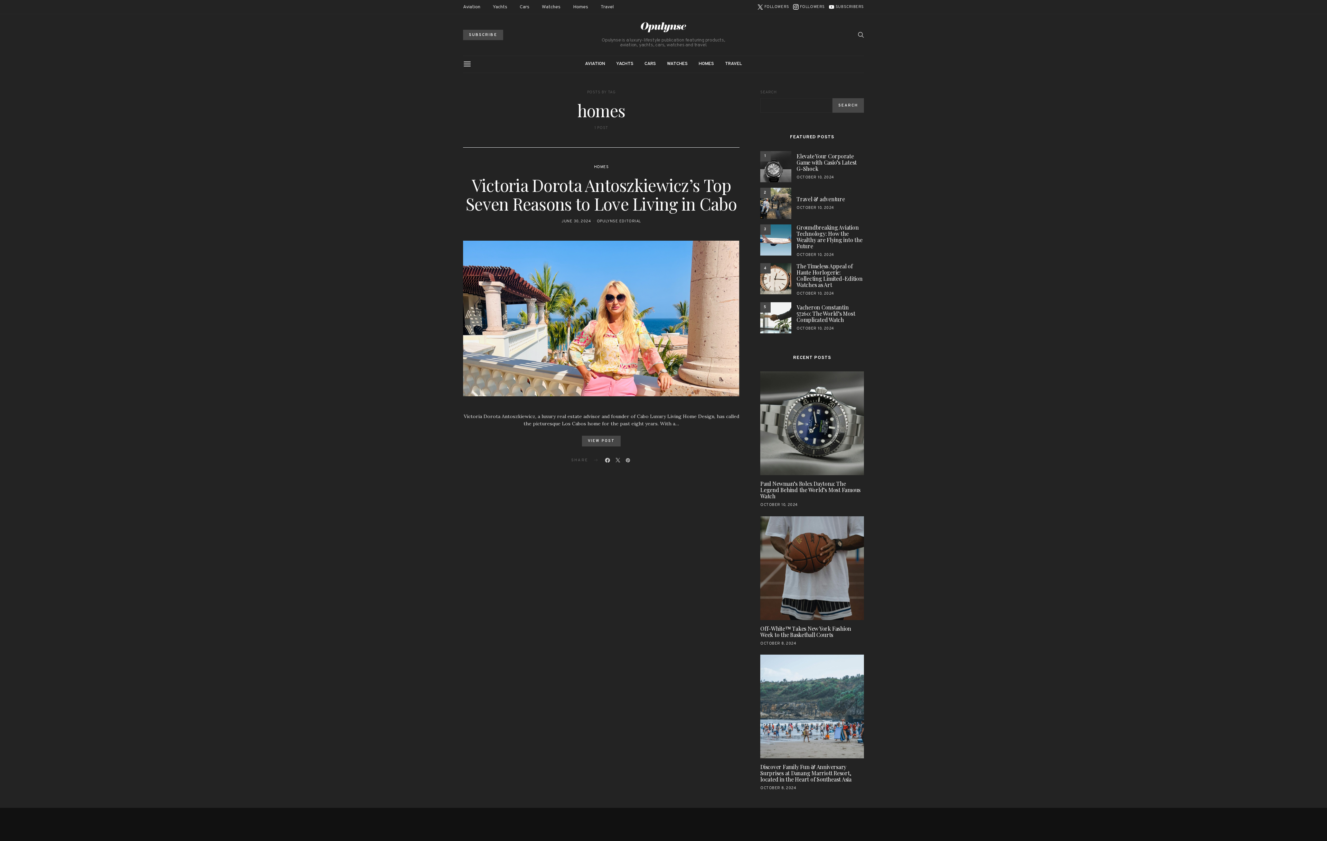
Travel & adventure (821, 199)
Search (768, 92)
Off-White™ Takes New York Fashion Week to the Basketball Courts (805, 631)
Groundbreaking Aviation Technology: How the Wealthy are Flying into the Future (830, 237)
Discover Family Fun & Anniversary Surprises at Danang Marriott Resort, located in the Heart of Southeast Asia (805, 773)
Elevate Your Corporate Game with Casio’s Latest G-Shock (827, 162)
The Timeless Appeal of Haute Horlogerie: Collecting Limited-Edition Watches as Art (830, 275)
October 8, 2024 (778, 643)
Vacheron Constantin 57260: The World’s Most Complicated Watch (826, 313)
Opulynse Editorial (619, 221)
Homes (580, 7)
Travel (607, 7)
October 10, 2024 (815, 177)
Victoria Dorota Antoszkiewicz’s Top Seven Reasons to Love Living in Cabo (601, 194)
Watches (551, 7)
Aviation (471, 7)
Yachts (500, 7)
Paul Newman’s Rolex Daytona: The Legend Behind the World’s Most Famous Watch (810, 490)
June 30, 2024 (576, 221)
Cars (524, 7)
